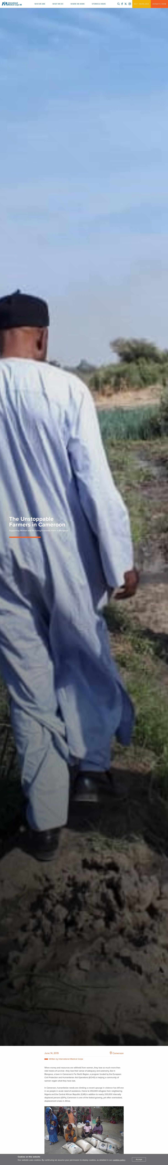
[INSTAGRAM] (130, 4)
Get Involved (141, 4)
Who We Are (40, 4)
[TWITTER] (125, 4)
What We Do (57, 4)
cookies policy (119, 1160)
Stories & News (99, 4)
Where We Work (78, 4)
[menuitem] (40, 4)
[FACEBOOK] (122, 4)
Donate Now (159, 4)
